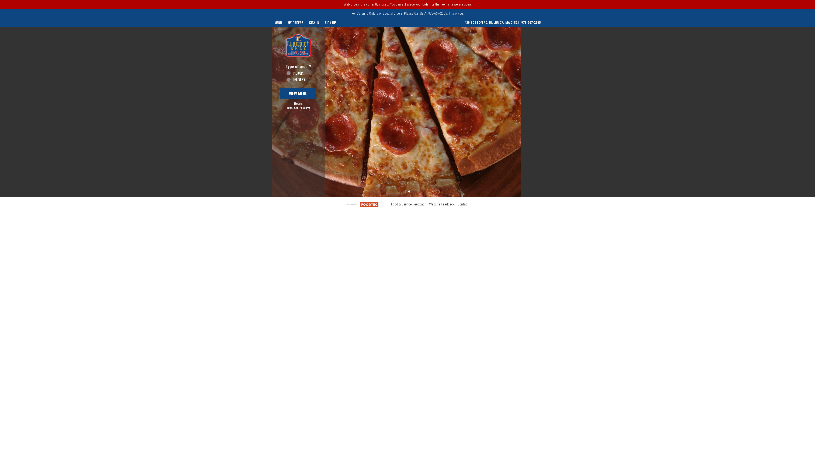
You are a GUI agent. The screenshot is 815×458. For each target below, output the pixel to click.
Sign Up (330, 22)
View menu (298, 93)
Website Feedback (441, 204)
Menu (278, 22)
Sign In (314, 22)
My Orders (296, 22)
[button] (298, 45)
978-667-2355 (531, 23)
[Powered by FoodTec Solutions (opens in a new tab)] (362, 204)
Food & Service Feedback (408, 204)
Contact (463, 204)
